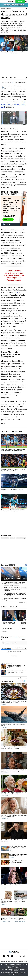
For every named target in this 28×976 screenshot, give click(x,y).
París (13, 538)
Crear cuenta (23, 637)
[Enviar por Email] (14, 77)
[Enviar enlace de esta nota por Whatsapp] (10, 77)
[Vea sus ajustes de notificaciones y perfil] (26, 1)
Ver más (22, 602)
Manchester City (21, 538)
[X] (8, 956)
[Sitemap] (24, 956)
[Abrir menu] (2, 5)
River (16, 292)
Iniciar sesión (16, 637)
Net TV (16, 104)
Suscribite (20, 1)
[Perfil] (14, 952)
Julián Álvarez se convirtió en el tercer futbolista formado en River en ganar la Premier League (14, 275)
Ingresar (11, 1)
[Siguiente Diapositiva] (25, 619)
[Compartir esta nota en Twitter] (6, 77)
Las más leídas (8, 565)
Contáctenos (19, 961)
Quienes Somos (11, 961)
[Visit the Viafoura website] (23, 678)
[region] (14, 658)
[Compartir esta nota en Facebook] (2, 77)
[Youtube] (12, 956)
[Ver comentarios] (25, 9)
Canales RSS (4, 961)
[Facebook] (4, 956)
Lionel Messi (5, 538)
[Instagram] (16, 956)
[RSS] (20, 956)
